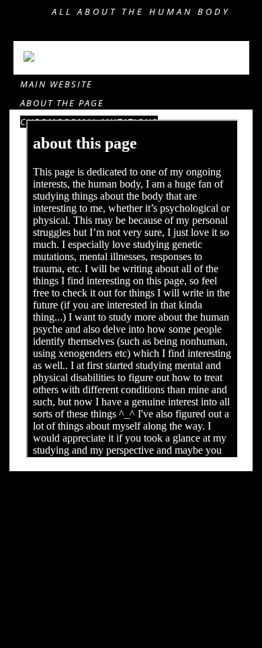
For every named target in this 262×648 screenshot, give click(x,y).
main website (56, 84)
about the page (62, 103)
